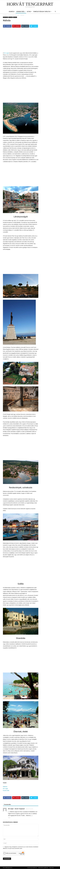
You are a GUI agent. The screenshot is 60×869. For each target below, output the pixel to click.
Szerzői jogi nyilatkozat (32, 867)
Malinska (15, 17)
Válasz (9, 817)
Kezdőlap (5, 15)
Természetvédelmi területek (41, 11)
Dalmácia (11, 11)
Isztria (29, 11)
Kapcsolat (51, 867)
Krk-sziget (17, 15)
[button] (55, 11)
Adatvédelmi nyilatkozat (43, 867)
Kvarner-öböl (20, 11)
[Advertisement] (20, 40)
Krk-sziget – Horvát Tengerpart (16, 808)
